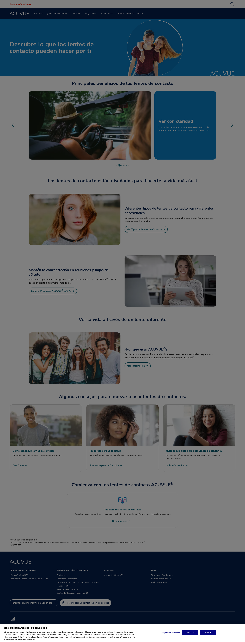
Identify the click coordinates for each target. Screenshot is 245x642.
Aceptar (208, 632)
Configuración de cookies (170, 632)
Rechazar (190, 632)
